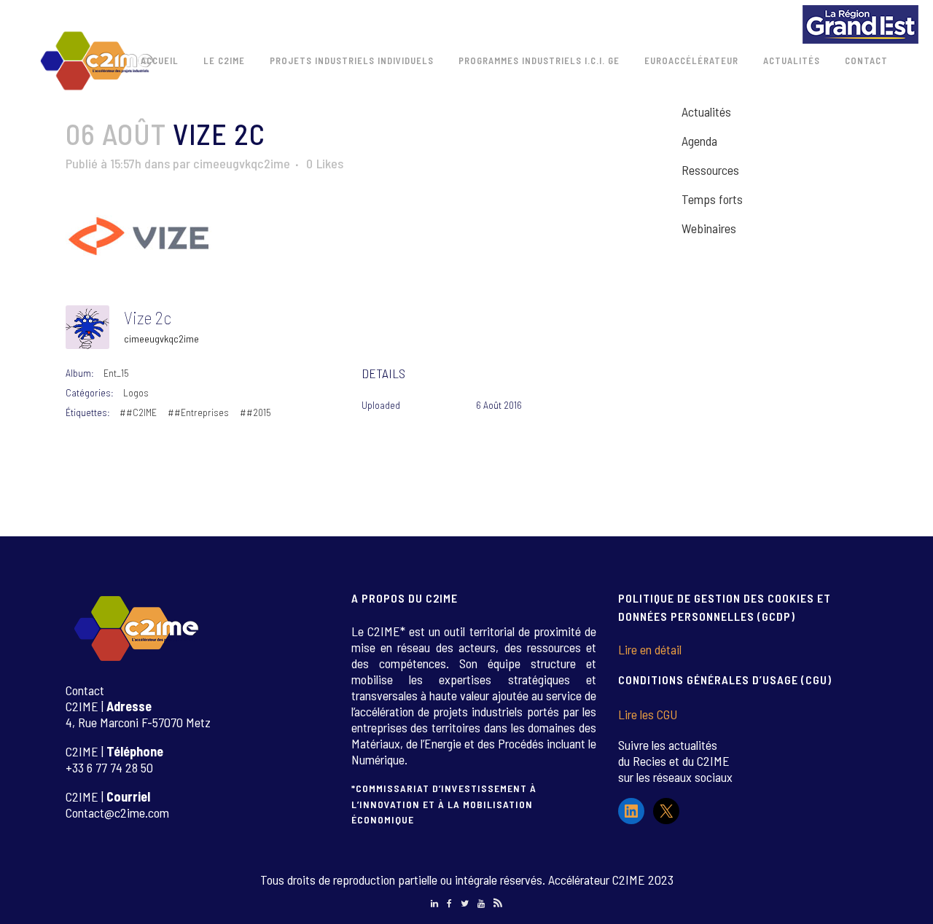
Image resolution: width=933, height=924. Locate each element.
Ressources (710, 170)
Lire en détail (650, 649)
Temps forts (712, 199)
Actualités (706, 111)
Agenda (699, 141)
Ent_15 (116, 373)
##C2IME (138, 412)
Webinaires (709, 228)
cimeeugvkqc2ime (241, 163)
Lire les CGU (647, 714)
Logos (136, 392)
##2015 (255, 412)
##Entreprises (198, 412)
